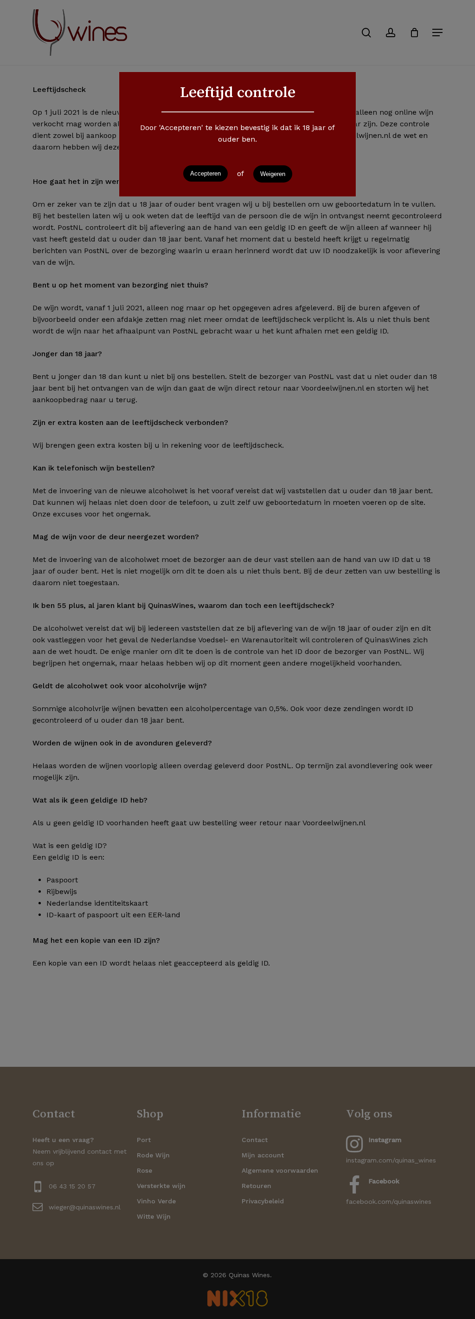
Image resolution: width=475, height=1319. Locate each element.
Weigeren (272, 173)
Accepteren (205, 173)
